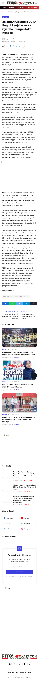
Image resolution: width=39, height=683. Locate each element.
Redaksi (21, 670)
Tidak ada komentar (9, 42)
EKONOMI (12, 8)
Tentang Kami (13, 673)
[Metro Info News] (20, 3)
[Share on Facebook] (10, 46)
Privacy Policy (19, 579)
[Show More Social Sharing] (23, 46)
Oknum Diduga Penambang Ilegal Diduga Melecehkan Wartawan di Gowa (24, 487)
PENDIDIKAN (32, 8)
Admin (29, 677)
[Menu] (3, 3)
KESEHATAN (22, 8)
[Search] (36, 3)
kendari (26, 296)
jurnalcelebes (18, 296)
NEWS (4, 8)
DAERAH (5, 17)
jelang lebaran (7, 296)
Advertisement (11, 670)
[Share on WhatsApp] (13, 46)
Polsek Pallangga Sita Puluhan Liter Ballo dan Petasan (28, 316)
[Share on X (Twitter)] (16, 46)
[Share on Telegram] (19, 46)
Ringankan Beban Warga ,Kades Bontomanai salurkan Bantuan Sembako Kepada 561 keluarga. (18, 420)
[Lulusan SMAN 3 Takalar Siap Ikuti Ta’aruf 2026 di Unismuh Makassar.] (19, 370)
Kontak (28, 670)
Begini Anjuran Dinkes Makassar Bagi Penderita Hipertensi (10, 316)
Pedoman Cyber (25, 673)
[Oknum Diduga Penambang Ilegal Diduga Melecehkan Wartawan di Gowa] (7, 487)
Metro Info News (13, 39)
